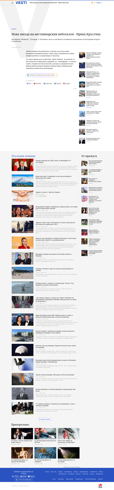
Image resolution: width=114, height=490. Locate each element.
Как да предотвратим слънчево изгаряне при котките (95, 162)
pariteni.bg (88, 97)
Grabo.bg (78, 474)
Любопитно (38, 210)
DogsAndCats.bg (84, 471)
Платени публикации (90, 479)
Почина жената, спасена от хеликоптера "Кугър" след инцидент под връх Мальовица (55, 284)
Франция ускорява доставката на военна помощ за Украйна (54, 255)
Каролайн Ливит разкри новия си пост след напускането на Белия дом (94, 84)
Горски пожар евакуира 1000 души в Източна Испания (55, 375)
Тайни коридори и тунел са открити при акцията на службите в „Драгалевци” (94, 241)
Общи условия (69, 479)
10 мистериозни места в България (66, 460)
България (38, 272)
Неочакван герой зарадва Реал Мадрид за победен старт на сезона (95, 222)
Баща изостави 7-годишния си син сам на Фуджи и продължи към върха (53, 177)
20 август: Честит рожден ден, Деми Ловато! (21, 441)
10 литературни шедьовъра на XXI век (45, 441)
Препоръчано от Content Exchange (71, 467)
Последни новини (23, 156)
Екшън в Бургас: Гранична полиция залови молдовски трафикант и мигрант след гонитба (55, 332)
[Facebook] (103, 481)
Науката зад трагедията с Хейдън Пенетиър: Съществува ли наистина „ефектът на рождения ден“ (56, 239)
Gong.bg (60, 471)
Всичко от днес (45, 419)
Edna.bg (92, 474)
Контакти (100, 479)
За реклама (61, 479)
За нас (54, 479)
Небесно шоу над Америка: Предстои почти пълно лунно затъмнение (56, 346)
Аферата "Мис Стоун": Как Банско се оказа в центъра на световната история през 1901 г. (55, 223)
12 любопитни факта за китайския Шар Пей (95, 171)
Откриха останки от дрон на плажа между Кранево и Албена (54, 269)
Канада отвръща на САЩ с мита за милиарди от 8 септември (53, 161)
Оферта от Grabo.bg (40, 194)
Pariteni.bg (85, 474)
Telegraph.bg (99, 474)
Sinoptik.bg (71, 474)
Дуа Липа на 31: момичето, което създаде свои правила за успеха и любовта (95, 199)
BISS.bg (101, 471)
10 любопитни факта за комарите (43, 460)
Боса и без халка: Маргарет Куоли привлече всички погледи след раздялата (94, 211)
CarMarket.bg (93, 471)
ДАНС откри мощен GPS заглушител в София (93, 112)
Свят (37, 164)
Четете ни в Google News (25, 479)
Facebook (58, 83)
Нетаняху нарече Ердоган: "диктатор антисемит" (92, 131)
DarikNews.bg (68, 471)
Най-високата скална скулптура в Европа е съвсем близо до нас (95, 189)
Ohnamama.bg (62, 474)
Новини (14, 29)
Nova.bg (76, 471)
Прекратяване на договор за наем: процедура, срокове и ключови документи (93, 93)
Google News (49, 83)
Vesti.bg (21, 2)
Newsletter (38, 83)
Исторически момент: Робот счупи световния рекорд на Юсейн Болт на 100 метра (94, 65)
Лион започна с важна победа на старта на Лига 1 (94, 231)
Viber (30, 83)
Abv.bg (47, 471)
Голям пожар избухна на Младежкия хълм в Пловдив (95, 252)
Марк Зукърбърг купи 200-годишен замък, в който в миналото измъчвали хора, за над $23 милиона (54, 316)
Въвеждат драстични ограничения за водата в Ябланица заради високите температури (56, 361)
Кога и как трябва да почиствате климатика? (66, 441)
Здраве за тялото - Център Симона (48, 192)
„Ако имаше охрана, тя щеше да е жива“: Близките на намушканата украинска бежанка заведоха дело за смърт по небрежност (56, 299)
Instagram (67, 83)
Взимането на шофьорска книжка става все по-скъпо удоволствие (92, 103)
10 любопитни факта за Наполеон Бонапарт (19, 460)
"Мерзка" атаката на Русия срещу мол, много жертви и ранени (93, 122)
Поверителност (79, 479)
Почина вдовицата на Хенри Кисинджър (93, 139)
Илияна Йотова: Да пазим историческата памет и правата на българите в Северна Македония (93, 74)
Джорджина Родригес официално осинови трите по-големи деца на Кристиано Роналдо (56, 207)
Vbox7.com (53, 471)
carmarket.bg (89, 107)
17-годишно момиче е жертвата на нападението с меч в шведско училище (55, 404)
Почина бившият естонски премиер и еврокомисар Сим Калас (55, 390)
